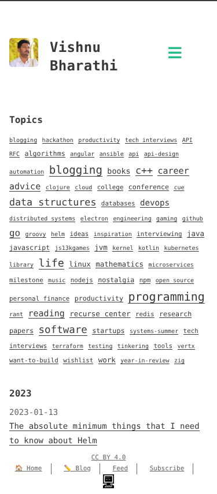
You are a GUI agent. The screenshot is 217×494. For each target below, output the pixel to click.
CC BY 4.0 (108, 457)
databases (118, 203)
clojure (58, 188)
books (118, 171)
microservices (170, 265)
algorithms (45, 153)
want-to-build (33, 360)
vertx (186, 346)
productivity (99, 140)
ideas (79, 234)
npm (145, 280)
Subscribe (167, 468)
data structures (52, 202)
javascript (29, 248)
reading (46, 313)
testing (100, 346)
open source (175, 281)
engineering (132, 219)
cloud (83, 188)
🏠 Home (28, 468)
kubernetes (181, 248)
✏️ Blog (77, 468)
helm (58, 234)
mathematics (119, 264)
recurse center (99, 313)
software (63, 330)
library (21, 265)
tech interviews (151, 140)
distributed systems (42, 219)
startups (108, 331)
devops (155, 203)
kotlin (148, 248)
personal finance (39, 298)
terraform (67, 346)
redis (145, 314)
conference (148, 187)
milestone (26, 280)
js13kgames (72, 248)
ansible (112, 154)
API (187, 140)
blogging (23, 140)
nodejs (82, 280)
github (192, 219)
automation (26, 172)
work (107, 359)
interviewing (159, 234)
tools (162, 346)
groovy (35, 234)
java (195, 233)
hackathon (57, 140)
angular (82, 154)
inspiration (113, 234)
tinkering (133, 346)
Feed (120, 468)
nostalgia (116, 280)
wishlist (78, 360)
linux (80, 264)
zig (179, 361)
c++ (144, 170)
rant (16, 315)
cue (179, 188)
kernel (122, 248)
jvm (101, 247)
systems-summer (154, 331)
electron (94, 219)
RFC (14, 154)
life (51, 263)
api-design (161, 154)
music (56, 281)
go (14, 232)
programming (166, 297)
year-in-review (144, 361)
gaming (166, 219)
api (133, 154)
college (110, 187)
